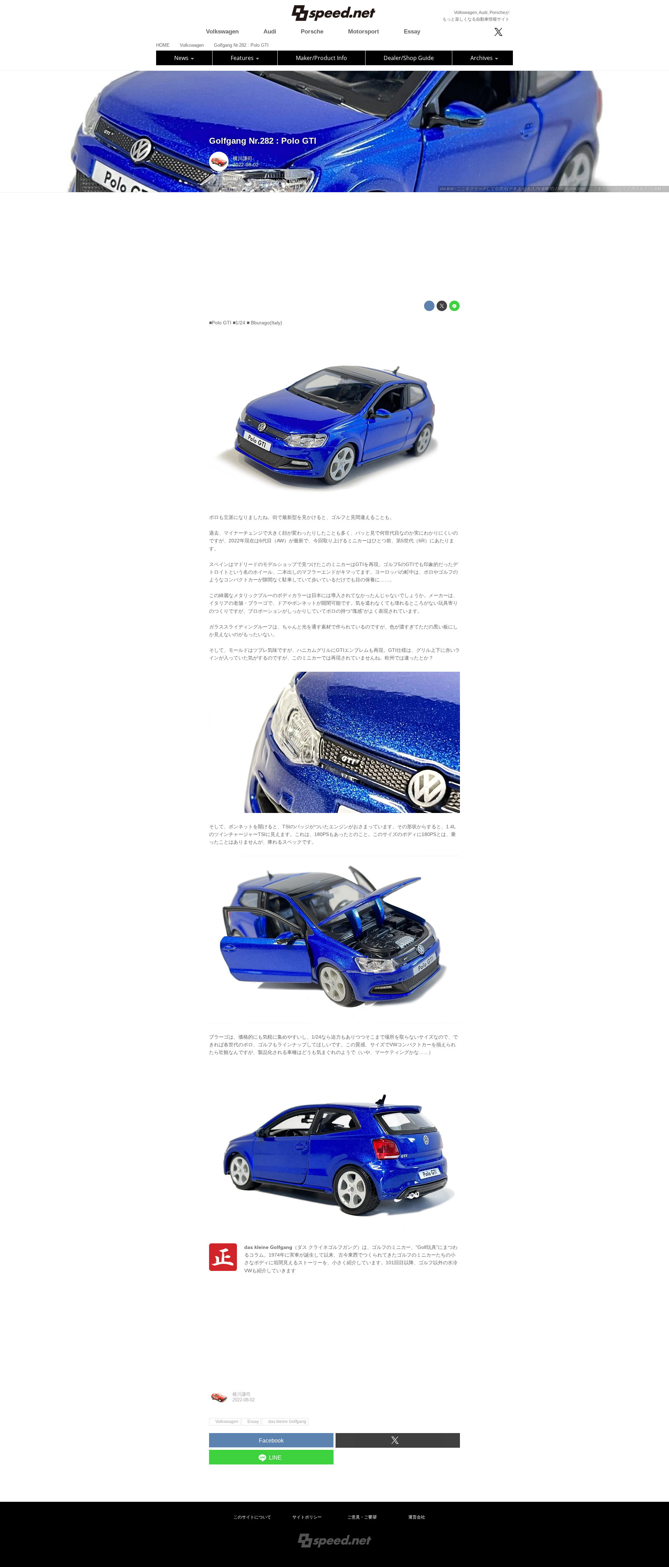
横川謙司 (242, 158)
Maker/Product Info (321, 58)
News (182, 58)
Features (243, 58)
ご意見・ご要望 (362, 1517)
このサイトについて (252, 1517)
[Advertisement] (334, 246)
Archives (482, 58)
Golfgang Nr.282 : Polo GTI (262, 140)
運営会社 (416, 1517)
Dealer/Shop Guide (409, 58)
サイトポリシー (307, 1517)
